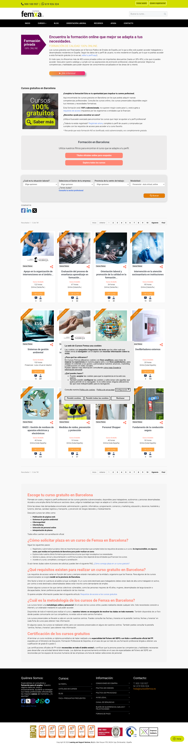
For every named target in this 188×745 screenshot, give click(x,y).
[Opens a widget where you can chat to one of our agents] (177, 739)
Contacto (128, 23)
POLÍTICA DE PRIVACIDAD (106, 693)
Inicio (27, 23)
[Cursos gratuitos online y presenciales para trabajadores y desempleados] (32, 13)
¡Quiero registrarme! (158, 3)
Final (163, 223)
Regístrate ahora (96, 123)
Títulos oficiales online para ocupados (94, 155)
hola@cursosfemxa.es (144, 688)
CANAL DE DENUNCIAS (105, 702)
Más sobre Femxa (28, 706)
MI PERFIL (63, 684)
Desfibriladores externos (147, 349)
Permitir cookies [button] (74, 398)
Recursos (98, 23)
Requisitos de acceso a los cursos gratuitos (98, 594)
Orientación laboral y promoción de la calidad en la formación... (111, 274)
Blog (56, 23)
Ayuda (113, 23)
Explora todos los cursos (94, 162)
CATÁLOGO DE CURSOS (68, 689)
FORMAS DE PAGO (103, 714)
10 (147, 223)
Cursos (41, 23)
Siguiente (155, 223)
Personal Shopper (111, 427)
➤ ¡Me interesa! (67, 73)
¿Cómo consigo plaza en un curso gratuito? (112, 563)
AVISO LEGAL (101, 697)
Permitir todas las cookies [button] (97, 398)
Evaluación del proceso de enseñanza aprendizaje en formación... (74, 274)
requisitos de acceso (72, 111)
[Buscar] (165, 13)
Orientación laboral (76, 23)
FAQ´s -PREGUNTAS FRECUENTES (72, 698)
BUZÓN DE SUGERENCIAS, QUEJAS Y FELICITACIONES (110, 708)
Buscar (155, 195)
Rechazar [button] (120, 398)
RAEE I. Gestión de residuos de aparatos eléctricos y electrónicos (38, 430)
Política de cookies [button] (87, 390)
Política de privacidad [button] (105, 390)
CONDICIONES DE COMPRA (107, 683)
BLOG (61, 693)
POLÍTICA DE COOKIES (105, 688)
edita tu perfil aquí (89, 55)
